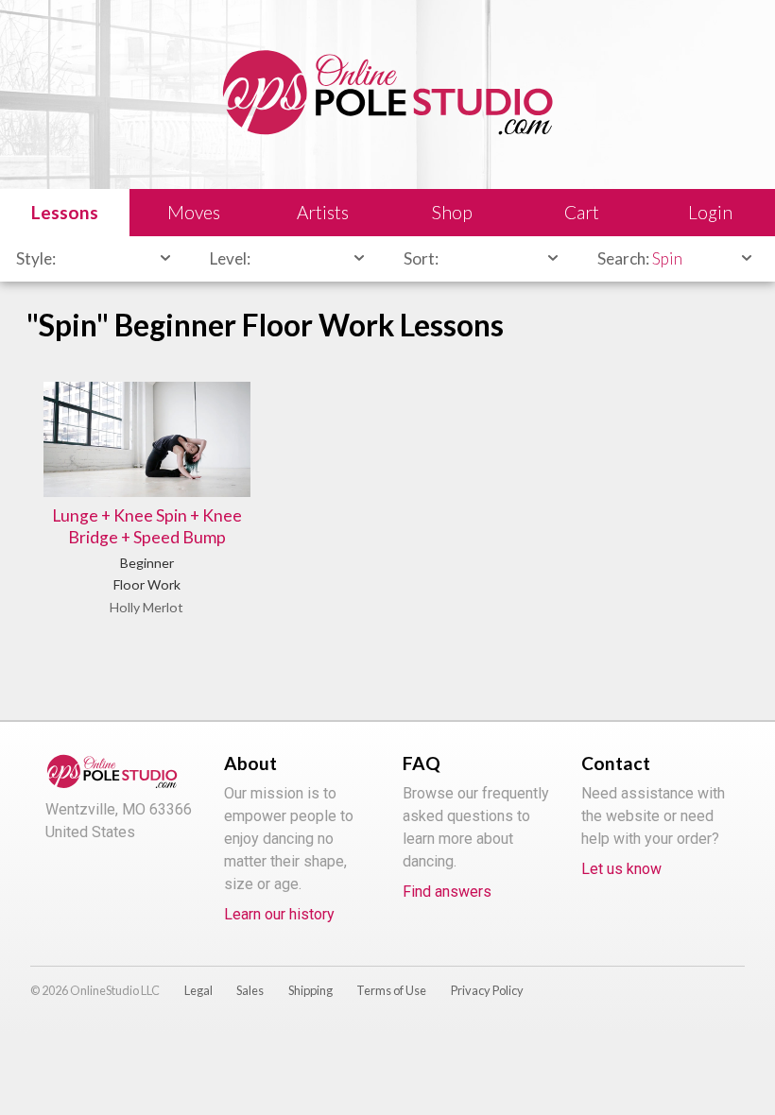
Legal (198, 990)
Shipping (310, 990)
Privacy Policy (487, 990)
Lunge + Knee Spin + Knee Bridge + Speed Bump (147, 526)
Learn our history (279, 914)
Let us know (621, 869)
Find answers (447, 892)
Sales (250, 990)
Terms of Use (391, 990)
